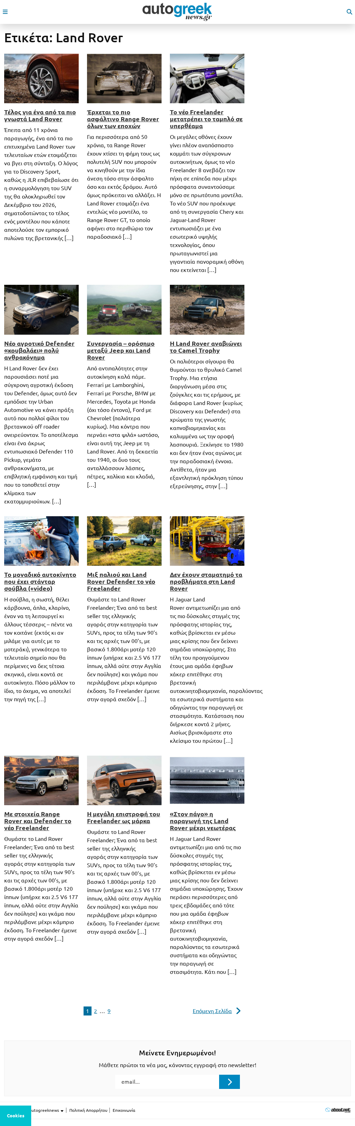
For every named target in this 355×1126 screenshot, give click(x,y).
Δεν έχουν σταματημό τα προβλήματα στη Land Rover (206, 581)
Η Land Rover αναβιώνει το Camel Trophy (206, 347)
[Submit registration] (229, 1082)
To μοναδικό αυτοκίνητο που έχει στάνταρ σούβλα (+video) (40, 581)
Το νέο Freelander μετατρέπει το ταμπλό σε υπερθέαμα (206, 118)
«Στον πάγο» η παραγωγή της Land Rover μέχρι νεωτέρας (203, 820)
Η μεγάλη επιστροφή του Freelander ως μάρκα (123, 817)
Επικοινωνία (124, 1110)
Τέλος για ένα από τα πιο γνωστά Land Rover (40, 115)
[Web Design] (338, 1110)
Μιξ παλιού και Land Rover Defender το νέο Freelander (121, 581)
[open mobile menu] (5, 12)
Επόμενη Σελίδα (212, 1011)
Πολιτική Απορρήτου (88, 1110)
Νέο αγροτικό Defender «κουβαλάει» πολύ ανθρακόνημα (39, 350)
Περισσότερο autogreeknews (32, 1110)
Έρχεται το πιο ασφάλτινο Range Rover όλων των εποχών (123, 118)
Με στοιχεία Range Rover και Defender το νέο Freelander (37, 820)
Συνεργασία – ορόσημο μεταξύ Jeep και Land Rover (121, 350)
